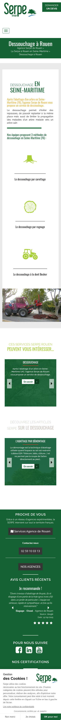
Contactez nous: (30, 543)
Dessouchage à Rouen (30, 54)
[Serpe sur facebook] (19, 650)
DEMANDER (51, 7)
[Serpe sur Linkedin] (29, 650)
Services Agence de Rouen (31, 531)
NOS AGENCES (30, 566)
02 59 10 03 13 (30, 551)
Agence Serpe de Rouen (29, 48)
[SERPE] (30, 10)
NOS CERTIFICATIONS (30, 662)
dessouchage (36, 105)
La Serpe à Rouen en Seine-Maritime (29, 51)
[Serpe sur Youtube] (39, 650)
